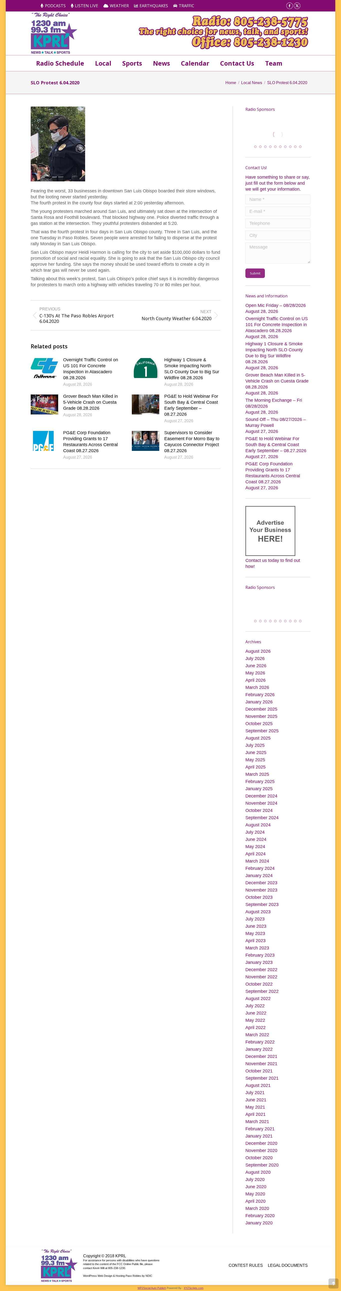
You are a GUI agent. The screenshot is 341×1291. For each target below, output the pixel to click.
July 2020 (255, 1180)
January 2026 (259, 702)
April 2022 (255, 1028)
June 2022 (255, 1014)
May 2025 (255, 760)
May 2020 (255, 1194)
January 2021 (259, 1137)
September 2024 (262, 818)
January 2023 (259, 963)
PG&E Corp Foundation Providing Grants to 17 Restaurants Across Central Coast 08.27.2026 (90, 441)
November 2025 (261, 717)
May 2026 (255, 673)
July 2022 (255, 1006)
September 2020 (262, 1165)
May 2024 (255, 847)
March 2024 (257, 862)
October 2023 (259, 898)
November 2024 (261, 804)
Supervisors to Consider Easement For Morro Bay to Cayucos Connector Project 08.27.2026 (191, 441)
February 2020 (260, 1216)
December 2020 (261, 1144)
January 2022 (259, 1050)
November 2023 (261, 891)
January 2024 (259, 876)
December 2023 (261, 883)
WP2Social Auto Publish (152, 1289)
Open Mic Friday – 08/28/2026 (275, 305)
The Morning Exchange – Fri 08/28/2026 (273, 403)
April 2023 (255, 941)
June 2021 (255, 1100)
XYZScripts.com (193, 1289)
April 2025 (255, 768)
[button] (255, 147)
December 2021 (261, 1057)
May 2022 (255, 1021)
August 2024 (258, 825)
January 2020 (259, 1223)
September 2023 (262, 905)
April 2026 (255, 681)
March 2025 (257, 775)
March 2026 (257, 688)
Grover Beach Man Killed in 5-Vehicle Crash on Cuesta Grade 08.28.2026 (90, 402)
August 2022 (258, 999)
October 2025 (259, 724)
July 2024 (255, 833)
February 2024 (260, 869)
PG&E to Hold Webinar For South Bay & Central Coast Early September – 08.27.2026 (191, 405)
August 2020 (258, 1173)
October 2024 (259, 811)
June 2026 (255, 666)
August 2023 (258, 912)
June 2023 (255, 927)
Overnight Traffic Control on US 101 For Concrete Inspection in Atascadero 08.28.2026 (90, 368)
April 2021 (255, 1115)
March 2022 (257, 1035)
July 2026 (255, 659)
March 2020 (257, 1209)
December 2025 (261, 710)
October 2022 (259, 985)
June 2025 (255, 753)
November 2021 (261, 1064)
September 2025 (262, 731)
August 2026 (258, 652)
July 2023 (255, 919)
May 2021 (255, 1108)
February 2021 (260, 1129)
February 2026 (260, 695)
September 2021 (262, 1079)
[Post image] (44, 368)
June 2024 (255, 840)
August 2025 (258, 739)
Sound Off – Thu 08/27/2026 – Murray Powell (275, 422)
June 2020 (255, 1187)
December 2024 (261, 796)
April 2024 (255, 854)
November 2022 (261, 977)
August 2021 (258, 1086)
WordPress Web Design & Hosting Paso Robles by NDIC (117, 1276)
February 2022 (260, 1042)
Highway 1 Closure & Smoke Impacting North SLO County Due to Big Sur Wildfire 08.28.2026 (191, 368)
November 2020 (261, 1151)
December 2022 (261, 970)
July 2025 (255, 746)
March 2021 (257, 1122)
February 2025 (260, 782)
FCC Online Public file (130, 1265)
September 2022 (262, 992)
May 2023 (255, 934)
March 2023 (257, 948)
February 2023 (260, 956)
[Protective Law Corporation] (279, 139)
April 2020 (255, 1202)
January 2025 (259, 789)
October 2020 (259, 1158)
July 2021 (255, 1093)
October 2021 (259, 1071)
